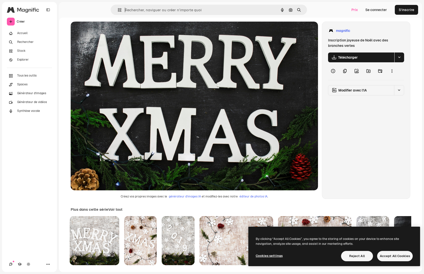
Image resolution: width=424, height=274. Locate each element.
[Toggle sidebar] (48, 10)
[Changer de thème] (28, 264)
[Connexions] (11, 264)
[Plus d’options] (392, 71)
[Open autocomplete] (117, 10)
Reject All (357, 256)
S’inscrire (406, 10)
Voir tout (115, 209)
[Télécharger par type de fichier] (399, 57)
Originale (103, 30)
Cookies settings (269, 256)
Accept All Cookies (395, 256)
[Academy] (20, 264)
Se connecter (376, 10)
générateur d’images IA (185, 196)
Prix (354, 10)
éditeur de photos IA (253, 196)
